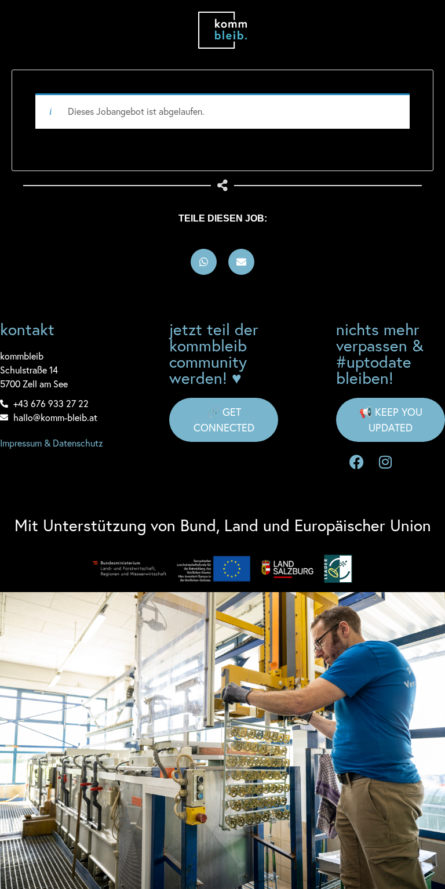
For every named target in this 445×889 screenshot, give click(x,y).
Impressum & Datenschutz (51, 443)
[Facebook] (356, 462)
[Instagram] (385, 462)
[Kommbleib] (222, 30)
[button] (204, 262)
